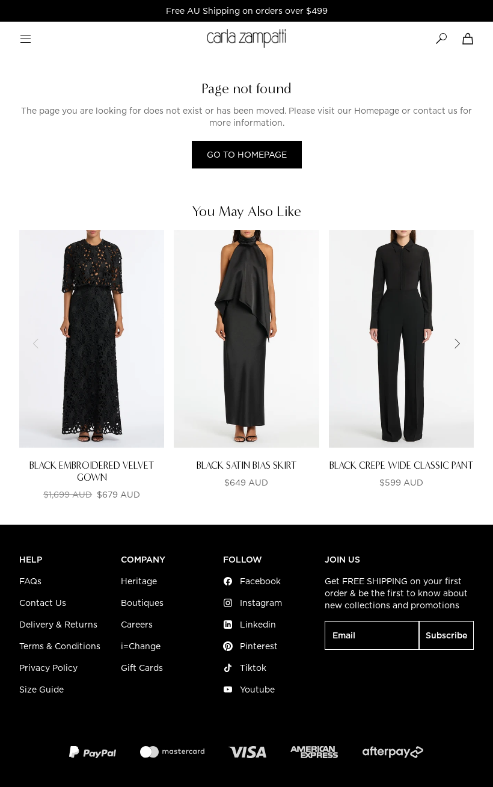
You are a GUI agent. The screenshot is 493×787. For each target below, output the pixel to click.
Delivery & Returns (58, 625)
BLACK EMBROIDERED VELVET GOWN (91, 471)
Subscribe (446, 635)
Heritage (139, 581)
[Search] (441, 38)
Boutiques (142, 603)
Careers (137, 625)
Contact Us (42, 603)
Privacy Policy (48, 668)
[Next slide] (457, 343)
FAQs (30, 581)
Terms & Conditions (59, 646)
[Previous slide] (36, 343)
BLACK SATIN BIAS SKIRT (246, 465)
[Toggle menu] (25, 38)
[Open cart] (468, 38)
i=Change (141, 646)
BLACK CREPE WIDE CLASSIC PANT (401, 465)
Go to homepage (247, 155)
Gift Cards (142, 668)
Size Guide (41, 690)
